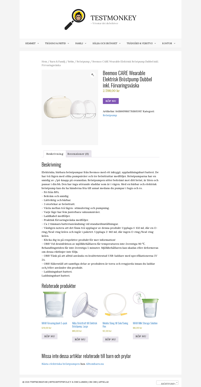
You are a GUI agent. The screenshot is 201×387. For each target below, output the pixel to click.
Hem (44, 61)
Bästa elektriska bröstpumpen (61, 364)
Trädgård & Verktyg (140, 43)
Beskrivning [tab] (54, 154)
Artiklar (103, 382)
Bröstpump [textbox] (166, 383)
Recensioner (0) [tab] (78, 154)
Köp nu (111, 101)
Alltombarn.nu (95, 364)
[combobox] (167, 383)
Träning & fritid (55, 43)
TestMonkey (113, 18)
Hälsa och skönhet (105, 43)
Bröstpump (83, 61)
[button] (92, 75)
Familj (79, 43)
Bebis (71, 61)
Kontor (167, 43)
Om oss (93, 382)
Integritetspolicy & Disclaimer (68, 382)
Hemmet (30, 43)
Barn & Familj (57, 61)
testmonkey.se (39, 382)
